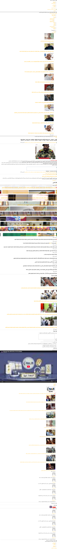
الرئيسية (56, 136)
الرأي (54, 24)
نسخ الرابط (47, 171)
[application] (28, 367)
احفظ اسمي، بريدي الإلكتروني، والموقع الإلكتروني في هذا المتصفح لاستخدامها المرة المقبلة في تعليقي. (42, 343)
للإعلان (54, 6)
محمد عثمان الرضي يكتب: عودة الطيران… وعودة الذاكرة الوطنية (43, 123)
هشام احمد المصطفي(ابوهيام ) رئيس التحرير (36, 142)
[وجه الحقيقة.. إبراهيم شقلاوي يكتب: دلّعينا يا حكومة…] (49, 100)
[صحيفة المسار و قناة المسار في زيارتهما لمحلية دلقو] (50, 435)
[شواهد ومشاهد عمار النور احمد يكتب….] (49, 39)
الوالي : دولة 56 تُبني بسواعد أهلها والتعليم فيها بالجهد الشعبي (43, 220)
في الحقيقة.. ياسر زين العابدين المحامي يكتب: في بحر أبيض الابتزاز (43, 92)
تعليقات (54, 385)
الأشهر (54, 384)
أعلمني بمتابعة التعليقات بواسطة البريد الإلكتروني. (49, 345)
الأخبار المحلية (52, 18)
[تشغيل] (55, 381)
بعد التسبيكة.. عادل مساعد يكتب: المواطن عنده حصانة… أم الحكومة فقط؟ (41, 133)
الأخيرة (54, 383)
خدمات (54, 28)
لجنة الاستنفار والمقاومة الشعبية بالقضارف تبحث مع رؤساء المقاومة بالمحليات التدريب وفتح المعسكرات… (39, 288)
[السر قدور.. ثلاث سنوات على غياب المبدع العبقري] (50, 469)
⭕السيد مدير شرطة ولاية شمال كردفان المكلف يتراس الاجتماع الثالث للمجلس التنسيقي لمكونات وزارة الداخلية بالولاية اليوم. (29, 188)
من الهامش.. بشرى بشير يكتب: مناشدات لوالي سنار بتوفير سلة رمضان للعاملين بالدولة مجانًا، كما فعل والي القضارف (34, 112)
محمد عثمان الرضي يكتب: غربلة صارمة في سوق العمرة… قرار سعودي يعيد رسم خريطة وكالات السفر (37, 51)
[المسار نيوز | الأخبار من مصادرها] (52, 9)
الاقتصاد (54, 22)
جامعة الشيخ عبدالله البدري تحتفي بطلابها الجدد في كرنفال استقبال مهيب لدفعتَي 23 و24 (37, 230)
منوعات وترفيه (53, 27)
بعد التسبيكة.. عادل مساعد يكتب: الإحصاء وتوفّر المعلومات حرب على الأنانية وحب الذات (39, 61)
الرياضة (54, 25)
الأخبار (54, 17)
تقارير (54, 23)
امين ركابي (53, 519)
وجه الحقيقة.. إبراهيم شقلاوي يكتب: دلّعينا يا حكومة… (44, 102)
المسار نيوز (53, 5)
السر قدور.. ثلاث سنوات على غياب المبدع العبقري (48, 470)
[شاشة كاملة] (1, 381)
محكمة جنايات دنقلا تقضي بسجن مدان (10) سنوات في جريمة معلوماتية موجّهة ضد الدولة (42, 445)
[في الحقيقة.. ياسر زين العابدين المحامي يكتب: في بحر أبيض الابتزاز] (49, 90)
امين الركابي (53, 500)
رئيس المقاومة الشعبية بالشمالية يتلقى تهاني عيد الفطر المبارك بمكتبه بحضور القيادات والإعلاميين (35, 225)
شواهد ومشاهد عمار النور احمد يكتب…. (47, 41)
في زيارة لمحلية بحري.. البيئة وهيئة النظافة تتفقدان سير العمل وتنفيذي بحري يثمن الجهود (37, 205)
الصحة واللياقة (52, 26)
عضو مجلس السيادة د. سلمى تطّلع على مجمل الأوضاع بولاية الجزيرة (45, 301)
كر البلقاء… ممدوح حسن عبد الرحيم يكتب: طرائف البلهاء (44, 82)
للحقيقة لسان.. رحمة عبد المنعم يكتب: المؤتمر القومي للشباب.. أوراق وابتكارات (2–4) (39, 71)
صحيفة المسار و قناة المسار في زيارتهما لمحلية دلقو (47, 436)
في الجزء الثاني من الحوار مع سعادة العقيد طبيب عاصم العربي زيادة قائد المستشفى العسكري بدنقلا (40, 453)
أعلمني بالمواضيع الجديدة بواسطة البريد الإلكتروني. (49, 346)
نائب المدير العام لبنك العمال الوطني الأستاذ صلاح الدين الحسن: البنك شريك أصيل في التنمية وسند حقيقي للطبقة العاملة (37, 462)
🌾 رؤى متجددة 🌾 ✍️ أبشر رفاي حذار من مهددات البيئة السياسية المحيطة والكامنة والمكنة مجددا (35, 193)
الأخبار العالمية (52, 19)
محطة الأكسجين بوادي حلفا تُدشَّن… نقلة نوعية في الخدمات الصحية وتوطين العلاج (39, 235)
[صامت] (2, 381)
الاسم (56, 340)
